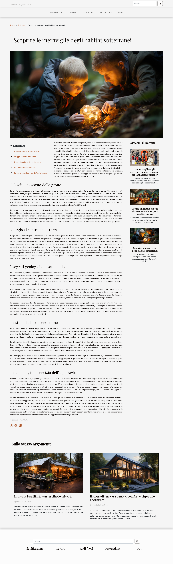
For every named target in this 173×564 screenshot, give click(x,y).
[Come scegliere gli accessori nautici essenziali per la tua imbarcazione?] (144, 157)
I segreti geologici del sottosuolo (27, 162)
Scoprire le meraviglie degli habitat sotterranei (145, 249)
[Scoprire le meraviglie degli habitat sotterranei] (144, 236)
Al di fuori (88, 12)
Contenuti (19, 146)
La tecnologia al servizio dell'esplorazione (30, 172)
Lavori (73, 12)
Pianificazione (57, 12)
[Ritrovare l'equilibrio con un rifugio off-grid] (48, 472)
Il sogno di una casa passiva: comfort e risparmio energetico (122, 498)
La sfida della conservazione (25, 167)
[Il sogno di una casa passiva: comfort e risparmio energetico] (124, 472)
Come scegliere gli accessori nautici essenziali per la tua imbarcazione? (144, 172)
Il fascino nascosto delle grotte (26, 151)
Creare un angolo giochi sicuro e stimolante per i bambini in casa (145, 211)
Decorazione (105, 12)
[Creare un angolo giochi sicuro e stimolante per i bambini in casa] (144, 197)
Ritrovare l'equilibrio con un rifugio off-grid (43, 496)
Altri (120, 12)
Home (12, 25)
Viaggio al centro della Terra (25, 156)
